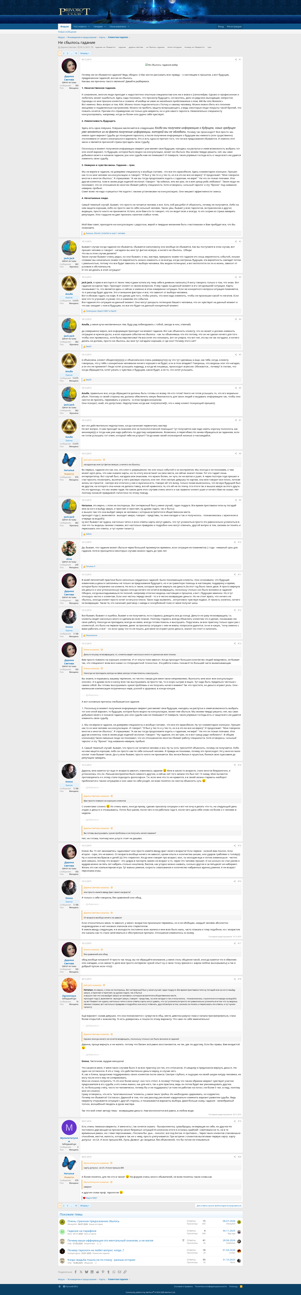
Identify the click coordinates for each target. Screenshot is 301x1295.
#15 (239, 845)
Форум (64, 26)
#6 (240, 388)
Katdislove (230, 1243)
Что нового (80, 26)
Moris (232, 1262)
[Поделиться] (236, 59)
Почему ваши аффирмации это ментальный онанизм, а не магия (110, 1240)
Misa (70, 1233)
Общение (88, 1263)
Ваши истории (96, 1224)
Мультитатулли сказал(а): (96, 1163)
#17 (239, 943)
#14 (239, 765)
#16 (239, 881)
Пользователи (118, 26)
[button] (89, 26)
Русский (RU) (71, 1286)
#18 (239, 979)
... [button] (71, 53)
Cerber (232, 1252)
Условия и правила (183, 1286)
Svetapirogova (74, 1253)
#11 (239, 574)
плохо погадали (174, 47)
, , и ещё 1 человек (105, 233)
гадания (122, 47)
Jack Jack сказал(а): (93, 459)
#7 (240, 420)
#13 (239, 643)
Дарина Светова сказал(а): (97, 796)
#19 (239, 1121)
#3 (240, 277)
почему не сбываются (194, 47)
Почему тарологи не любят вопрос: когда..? (96, 1250)
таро (209, 47)
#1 (240, 59)
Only (69, 1243)
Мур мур (231, 1233)
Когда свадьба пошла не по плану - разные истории (101, 1260)
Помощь (233, 1286)
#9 (240, 500)
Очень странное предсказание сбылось (93, 1221)
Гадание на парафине (82, 1231)
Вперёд (84, 53)
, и (101, 311)
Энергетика (89, 1243)
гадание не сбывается (105, 47)
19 (76, 53)
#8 (240, 453)
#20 (239, 1156)
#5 (240, 354)
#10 (239, 542)
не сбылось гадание (155, 47)
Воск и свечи (90, 1233)
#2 (240, 241)
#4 (240, 319)
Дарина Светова (68, 47)
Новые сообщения (67, 31)
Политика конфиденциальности (211, 1286)
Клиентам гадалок (101, 1253)
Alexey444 (72, 1224)
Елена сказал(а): (92, 649)
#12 (239, 610)
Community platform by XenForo (150, 1292)
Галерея (98, 26)
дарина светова (136, 47)
